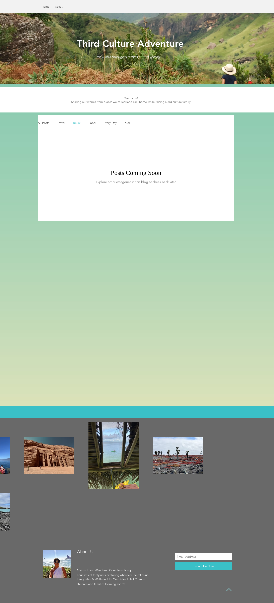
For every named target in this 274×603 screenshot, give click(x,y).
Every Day (110, 123)
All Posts (43, 123)
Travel (61, 123)
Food (91, 123)
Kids (127, 123)
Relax (76, 123)
